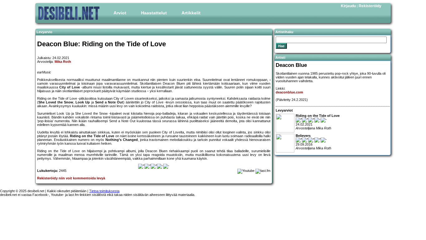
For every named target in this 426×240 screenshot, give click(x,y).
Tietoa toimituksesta (104, 191)
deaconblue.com (289, 92)
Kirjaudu (348, 6)
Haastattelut (154, 12)
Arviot (120, 12)
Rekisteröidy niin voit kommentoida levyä (71, 178)
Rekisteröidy (370, 6)
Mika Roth (63, 61)
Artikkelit (191, 12)
